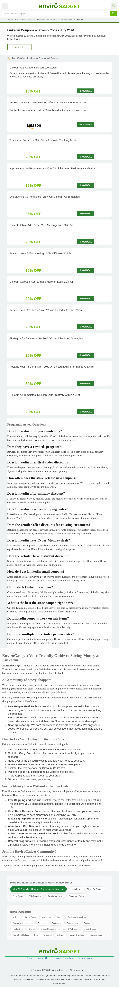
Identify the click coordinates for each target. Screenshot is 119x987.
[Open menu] (5, 6)
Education (42, 923)
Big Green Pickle (76, 896)
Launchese (76, 889)
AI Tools (15, 917)
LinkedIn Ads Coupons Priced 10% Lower (33, 67)
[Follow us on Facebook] (53, 964)
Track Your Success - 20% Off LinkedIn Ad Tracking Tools (42, 140)
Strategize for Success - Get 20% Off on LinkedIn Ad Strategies (46, 338)
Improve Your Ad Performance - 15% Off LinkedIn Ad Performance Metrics (52, 168)
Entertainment (72, 923)
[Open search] (114, 6)
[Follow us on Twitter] (59, 964)
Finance (87, 923)
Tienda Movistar (55, 896)
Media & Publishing (20, 935)
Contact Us (42, 958)
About (30, 958)
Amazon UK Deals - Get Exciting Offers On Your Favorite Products (47, 102)
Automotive (46, 917)
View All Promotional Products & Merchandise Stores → (38, 889)
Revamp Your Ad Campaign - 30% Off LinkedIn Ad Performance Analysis (51, 366)
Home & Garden (89, 929)
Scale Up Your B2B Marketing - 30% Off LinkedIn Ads (40, 253)
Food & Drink (18, 929)
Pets (36, 935)
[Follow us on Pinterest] (66, 964)
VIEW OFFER (85, 125)
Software (60, 935)
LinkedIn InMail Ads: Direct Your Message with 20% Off (41, 225)
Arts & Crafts (30, 917)
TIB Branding (35, 896)
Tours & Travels (96, 935)
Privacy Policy (84, 958)
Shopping (48, 935)
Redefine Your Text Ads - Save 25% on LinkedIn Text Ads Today (46, 310)
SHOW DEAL (86, 91)
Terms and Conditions (63, 958)
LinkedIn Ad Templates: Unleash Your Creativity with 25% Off (44, 395)
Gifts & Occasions (48, 929)
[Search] (113, 13)
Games (32, 929)
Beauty (60, 917)
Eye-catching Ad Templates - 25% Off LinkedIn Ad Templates (44, 196)
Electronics (56, 923)
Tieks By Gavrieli (94, 889)
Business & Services (77, 917)
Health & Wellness (69, 929)
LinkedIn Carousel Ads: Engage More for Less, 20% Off (41, 281)
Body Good (18, 896)
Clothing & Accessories (22, 923)
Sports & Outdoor (77, 935)
